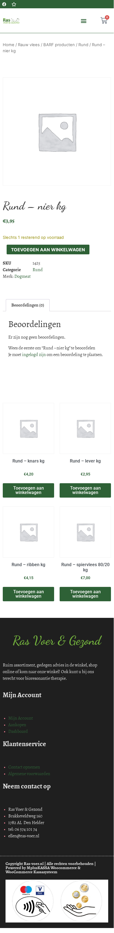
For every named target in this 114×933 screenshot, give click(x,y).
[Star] (14, 4)
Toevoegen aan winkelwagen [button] (28, 490)
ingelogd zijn (34, 354)
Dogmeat (22, 276)
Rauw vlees (29, 44)
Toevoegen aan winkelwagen (48, 249)
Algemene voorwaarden (29, 773)
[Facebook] (4, 4)
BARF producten (59, 44)
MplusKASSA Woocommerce (52, 867)
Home (8, 44)
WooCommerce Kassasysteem (31, 872)
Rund (83, 44)
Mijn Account (20, 718)
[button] (83, 20)
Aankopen (17, 724)
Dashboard (18, 731)
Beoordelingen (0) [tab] (27, 305)
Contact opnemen (24, 767)
